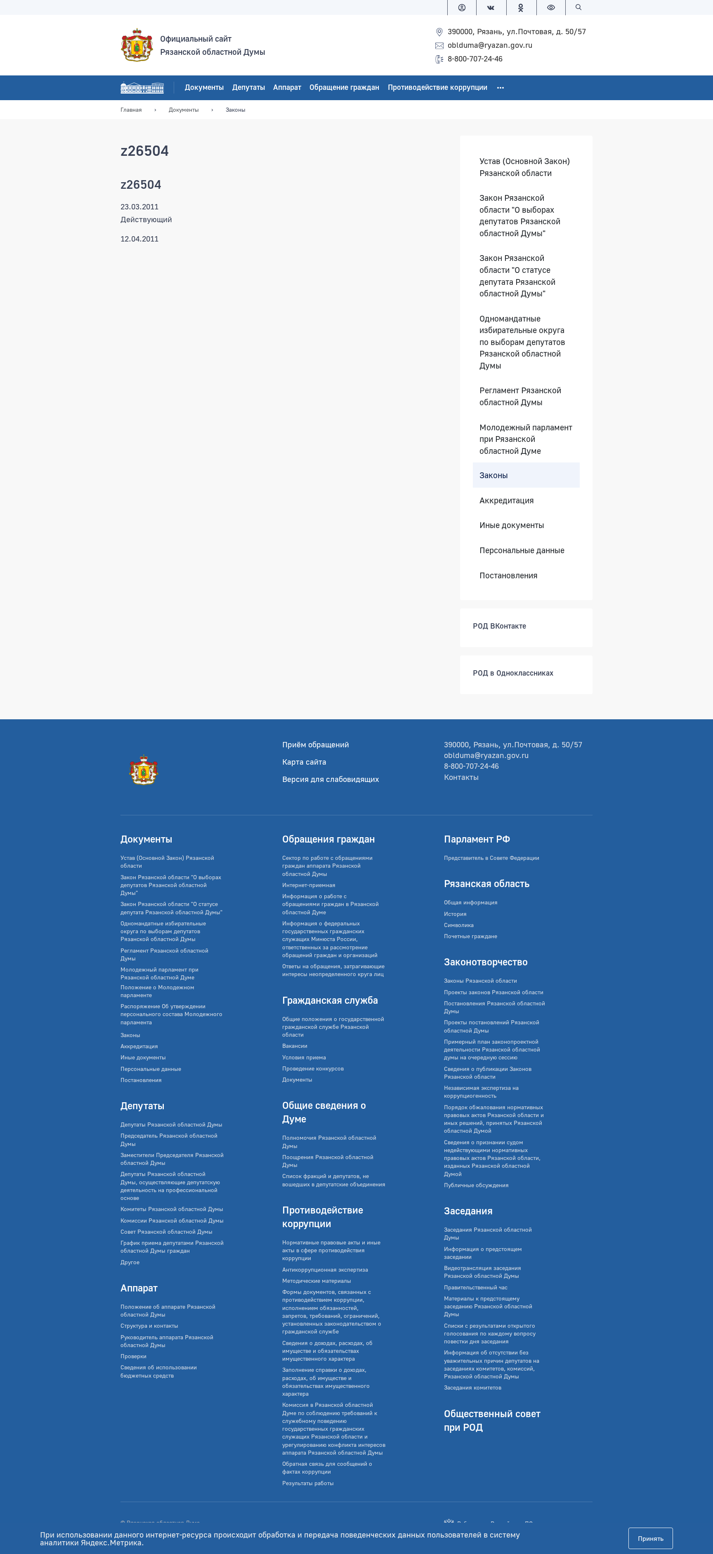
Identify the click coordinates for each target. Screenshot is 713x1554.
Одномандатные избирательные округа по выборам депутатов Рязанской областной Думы (522, 341)
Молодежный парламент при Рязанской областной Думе (525, 438)
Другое (129, 1261)
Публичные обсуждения (476, 1184)
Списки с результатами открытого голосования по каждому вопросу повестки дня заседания (490, 1333)
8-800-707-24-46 (475, 58)
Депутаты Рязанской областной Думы (171, 1124)
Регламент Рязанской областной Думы (520, 396)
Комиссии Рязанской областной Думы (172, 1220)
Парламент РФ (477, 839)
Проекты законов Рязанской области (493, 991)
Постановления (508, 575)
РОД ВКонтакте (499, 626)
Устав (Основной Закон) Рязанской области (524, 167)
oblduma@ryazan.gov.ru (490, 44)
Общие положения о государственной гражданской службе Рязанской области (333, 1026)
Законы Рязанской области (480, 980)
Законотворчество (486, 961)
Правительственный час (476, 1287)
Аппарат (287, 87)
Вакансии (294, 1045)
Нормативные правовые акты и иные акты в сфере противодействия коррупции (331, 1250)
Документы (204, 87)
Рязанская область (486, 883)
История (455, 913)
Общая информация (471, 902)
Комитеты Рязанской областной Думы (171, 1208)
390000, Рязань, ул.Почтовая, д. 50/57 (517, 31)
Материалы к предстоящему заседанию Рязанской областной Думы (488, 1306)
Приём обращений (315, 744)
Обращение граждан (344, 87)
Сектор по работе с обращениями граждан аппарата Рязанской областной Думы (327, 865)
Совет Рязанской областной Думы (166, 1231)
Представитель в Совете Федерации (491, 857)
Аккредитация (506, 500)
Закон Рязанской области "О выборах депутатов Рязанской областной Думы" (519, 215)
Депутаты (248, 87)
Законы (493, 475)
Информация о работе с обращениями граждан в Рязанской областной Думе (330, 903)
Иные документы (511, 525)
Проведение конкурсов (313, 1068)
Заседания (468, 1210)
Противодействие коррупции (437, 87)
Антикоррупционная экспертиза (325, 1269)
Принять (650, 1538)
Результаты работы (308, 1482)
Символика (459, 924)
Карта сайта (304, 761)
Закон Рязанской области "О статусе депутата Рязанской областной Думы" (517, 275)
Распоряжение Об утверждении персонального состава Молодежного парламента (171, 1014)
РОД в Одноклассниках (513, 673)
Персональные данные (521, 550)
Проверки (133, 1355)
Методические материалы (316, 1280)
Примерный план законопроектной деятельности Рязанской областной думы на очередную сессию (492, 1049)
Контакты (461, 777)
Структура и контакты (149, 1325)
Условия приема (304, 1057)
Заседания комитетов (472, 1387)
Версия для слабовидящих (330, 779)
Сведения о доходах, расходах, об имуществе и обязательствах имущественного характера (327, 1350)
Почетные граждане (470, 935)
